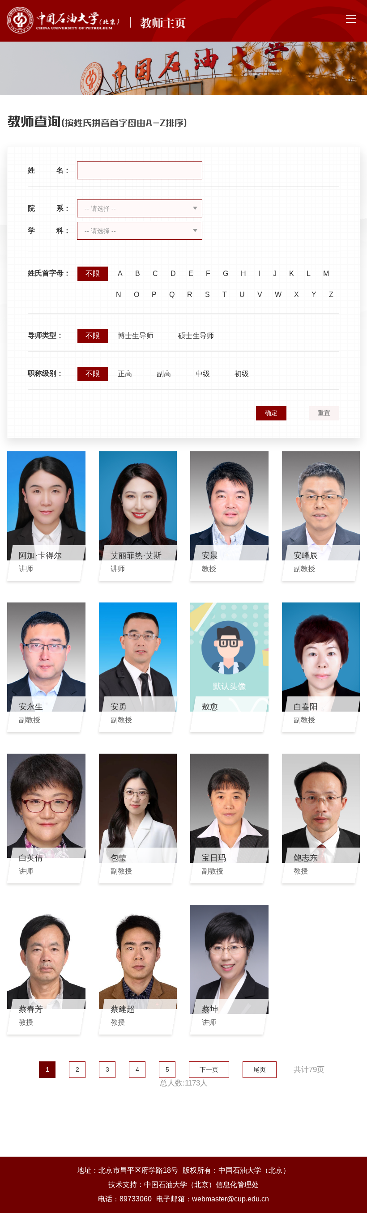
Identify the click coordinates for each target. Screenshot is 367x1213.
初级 (242, 373)
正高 (125, 373)
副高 (164, 373)
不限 (92, 273)
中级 (203, 373)
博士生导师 (136, 335)
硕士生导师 (196, 335)
